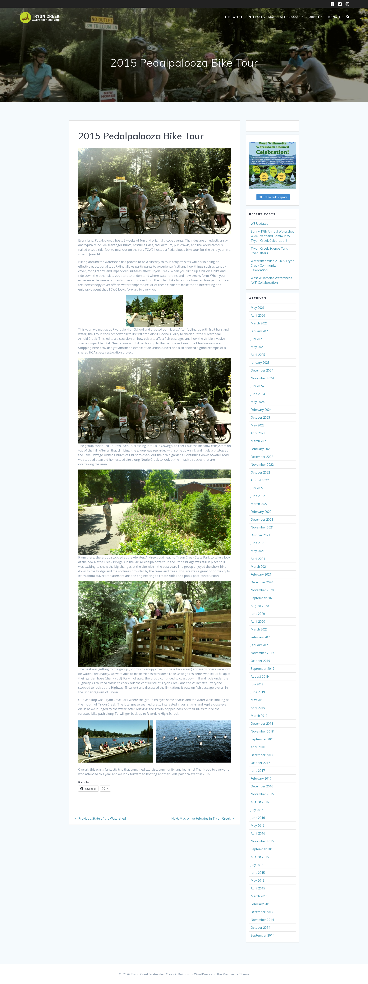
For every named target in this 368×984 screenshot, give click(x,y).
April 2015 (258, 888)
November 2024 (262, 378)
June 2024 (258, 394)
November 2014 (262, 920)
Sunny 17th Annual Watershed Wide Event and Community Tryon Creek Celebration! (272, 236)
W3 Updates (259, 223)
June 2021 (258, 543)
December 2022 (262, 457)
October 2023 (260, 417)
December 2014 (262, 912)
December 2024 (262, 370)
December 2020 (262, 582)
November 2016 (262, 794)
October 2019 (260, 661)
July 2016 (257, 810)
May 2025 (257, 347)
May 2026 (257, 307)
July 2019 (257, 684)
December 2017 (262, 755)
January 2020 (260, 645)
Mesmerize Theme (236, 974)
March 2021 (259, 566)
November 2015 (262, 841)
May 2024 (257, 402)
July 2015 (257, 865)
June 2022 (258, 496)
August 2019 (260, 676)
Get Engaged (290, 17)
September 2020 (262, 598)
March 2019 (259, 716)
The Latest (234, 17)
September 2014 (262, 935)
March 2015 (259, 896)
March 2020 (259, 629)
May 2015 (257, 880)
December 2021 (262, 519)
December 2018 (262, 723)
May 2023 (257, 425)
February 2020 (261, 637)
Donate (334, 17)
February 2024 (261, 409)
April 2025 (258, 355)
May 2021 (257, 551)
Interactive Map (261, 17)
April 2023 (258, 433)
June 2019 (258, 692)
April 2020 (258, 621)
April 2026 (258, 315)
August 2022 (260, 480)
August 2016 (260, 802)
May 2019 (257, 700)
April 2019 (258, 708)
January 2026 (260, 331)
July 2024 (257, 386)
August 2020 (260, 606)
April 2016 (258, 833)
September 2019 (262, 668)
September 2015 (262, 849)
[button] (348, 17)
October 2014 (260, 927)
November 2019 (262, 653)
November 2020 (262, 590)
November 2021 (262, 527)
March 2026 (259, 323)
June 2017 (258, 770)
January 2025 (260, 362)
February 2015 (261, 904)
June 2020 (258, 614)
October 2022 (260, 472)
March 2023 (259, 441)
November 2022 (262, 464)
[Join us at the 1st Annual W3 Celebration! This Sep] (272, 165)
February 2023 (261, 449)
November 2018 (262, 731)
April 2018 (258, 747)
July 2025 (257, 339)
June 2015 (258, 872)
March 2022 (259, 504)
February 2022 (261, 512)
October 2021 (260, 535)
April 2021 (258, 559)
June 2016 (258, 818)
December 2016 (262, 786)
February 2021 (261, 574)
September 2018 (262, 739)
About (314, 17)
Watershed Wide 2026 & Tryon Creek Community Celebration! (272, 265)
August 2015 (260, 857)
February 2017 (261, 778)
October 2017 (260, 763)
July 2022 (257, 488)
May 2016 (257, 825)
